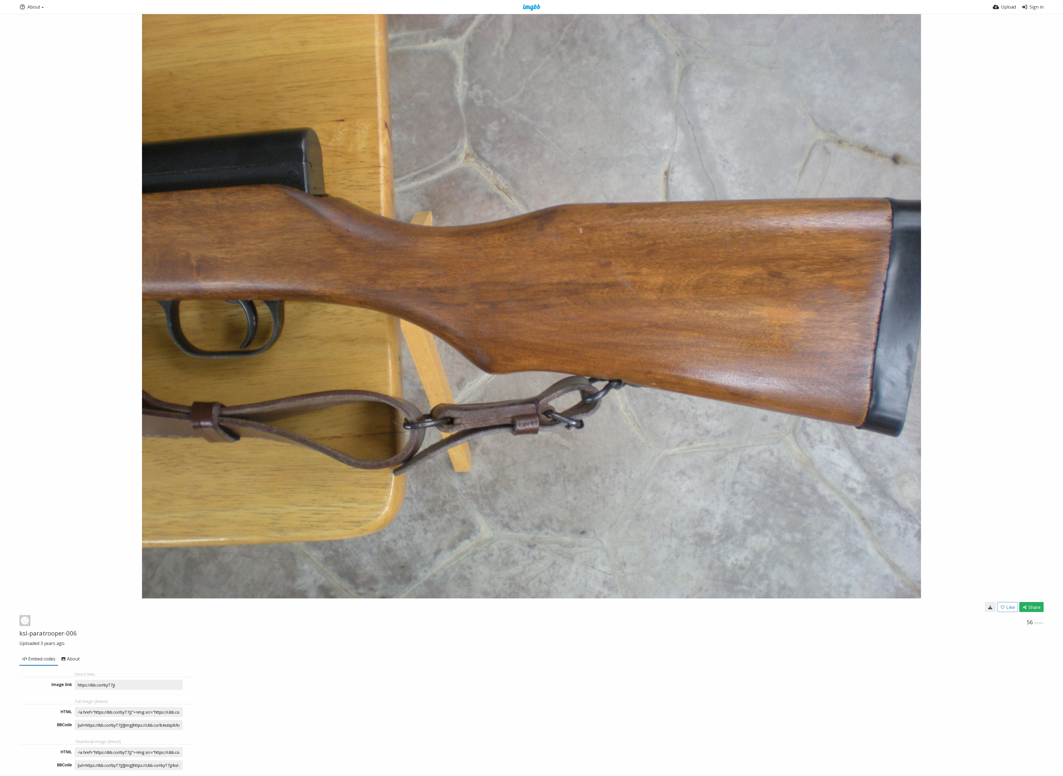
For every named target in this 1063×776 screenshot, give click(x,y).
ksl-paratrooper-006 (48, 633)
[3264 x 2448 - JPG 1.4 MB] (990, 607)
